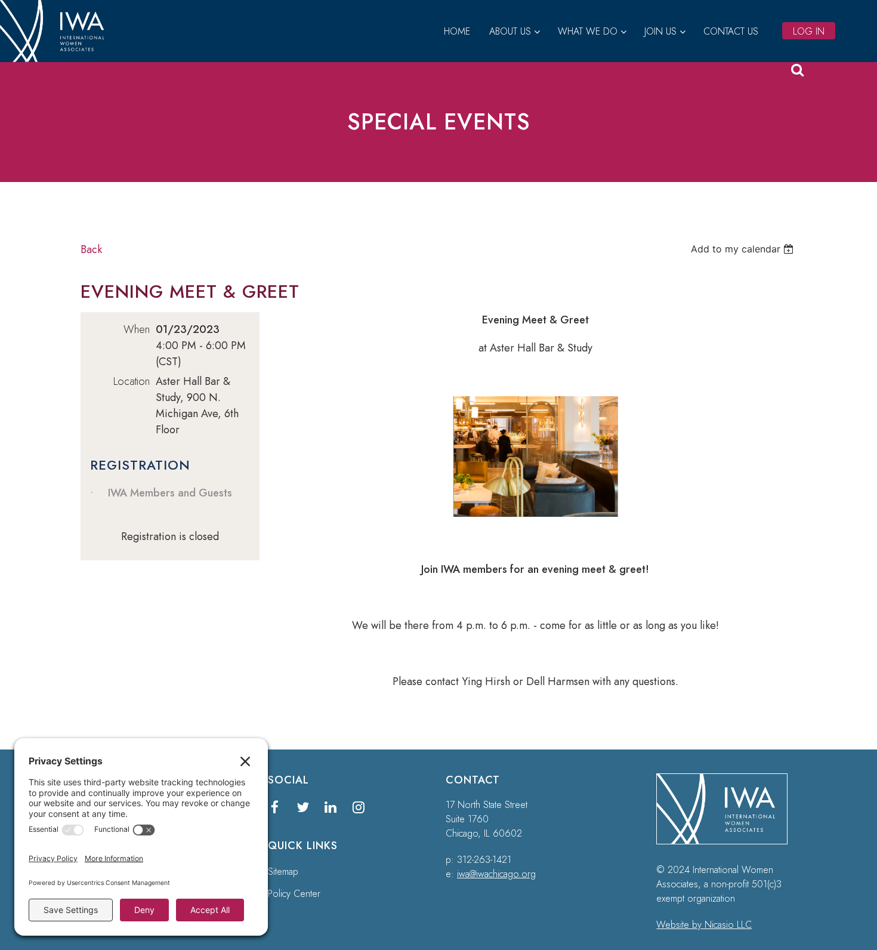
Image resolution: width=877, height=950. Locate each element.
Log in (808, 31)
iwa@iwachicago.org (496, 874)
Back (91, 249)
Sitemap (283, 871)
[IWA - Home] (57, 58)
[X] (303, 807)
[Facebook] (275, 807)
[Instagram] (359, 807)
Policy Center (294, 893)
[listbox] (743, 249)
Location (131, 381)
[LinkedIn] (331, 807)
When (136, 329)
